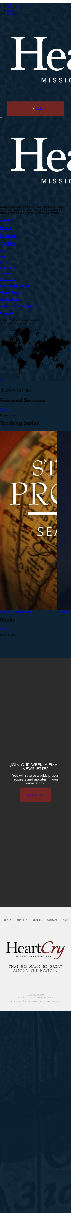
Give (39, 108)
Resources (12, 13)
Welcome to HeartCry (18, 4)
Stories (10, 10)
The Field (12, 7)
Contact (52, 920)
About (8, 920)
